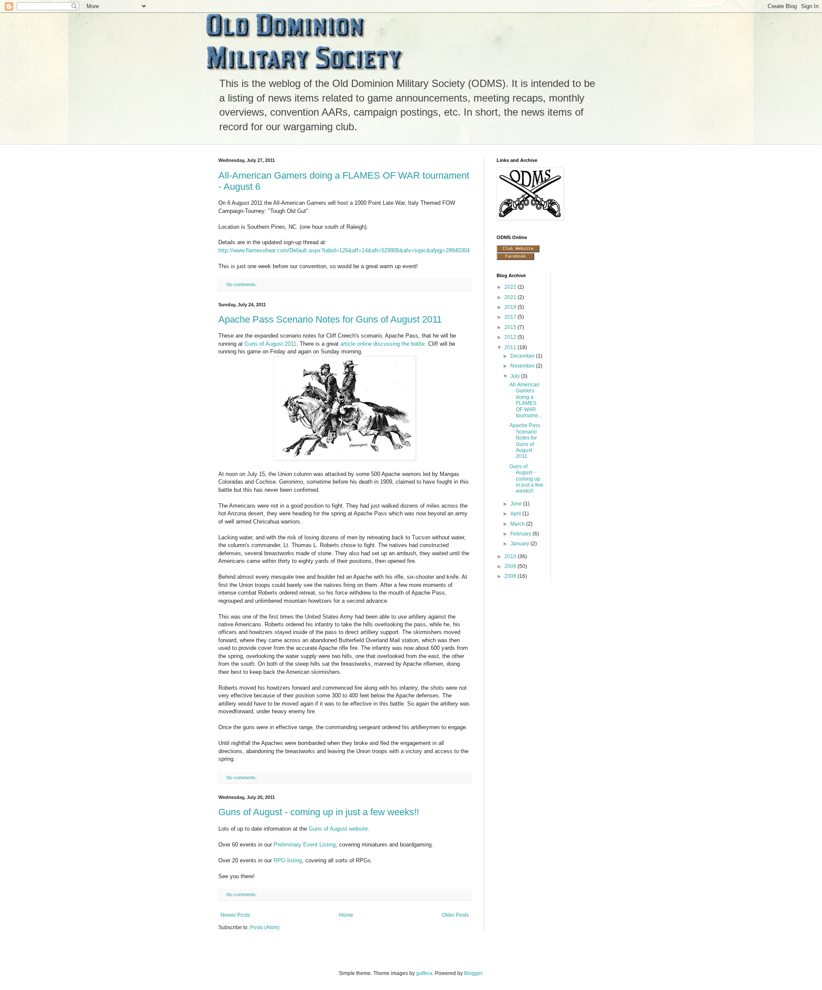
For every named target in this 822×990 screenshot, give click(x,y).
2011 (511, 347)
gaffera (424, 973)
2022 (511, 287)
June (516, 504)
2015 (511, 327)
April (516, 514)
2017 (511, 317)
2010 (511, 556)
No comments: (242, 284)
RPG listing (288, 860)
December (523, 356)
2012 (511, 337)
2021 (511, 297)
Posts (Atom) (265, 927)
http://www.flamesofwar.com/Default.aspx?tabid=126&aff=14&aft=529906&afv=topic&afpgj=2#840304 (344, 250)
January (520, 544)
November (523, 366)
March (518, 524)
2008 (511, 576)
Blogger (473, 973)
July (515, 376)
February (521, 534)
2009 (511, 566)
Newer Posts (235, 915)
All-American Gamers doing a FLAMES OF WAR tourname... (525, 400)
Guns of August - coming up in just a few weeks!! (318, 812)
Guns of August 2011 (270, 344)
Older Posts (455, 915)
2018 (511, 307)
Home (346, 915)
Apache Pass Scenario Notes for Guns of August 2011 (330, 319)
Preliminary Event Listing (305, 844)
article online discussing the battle (382, 344)
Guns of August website (338, 828)
